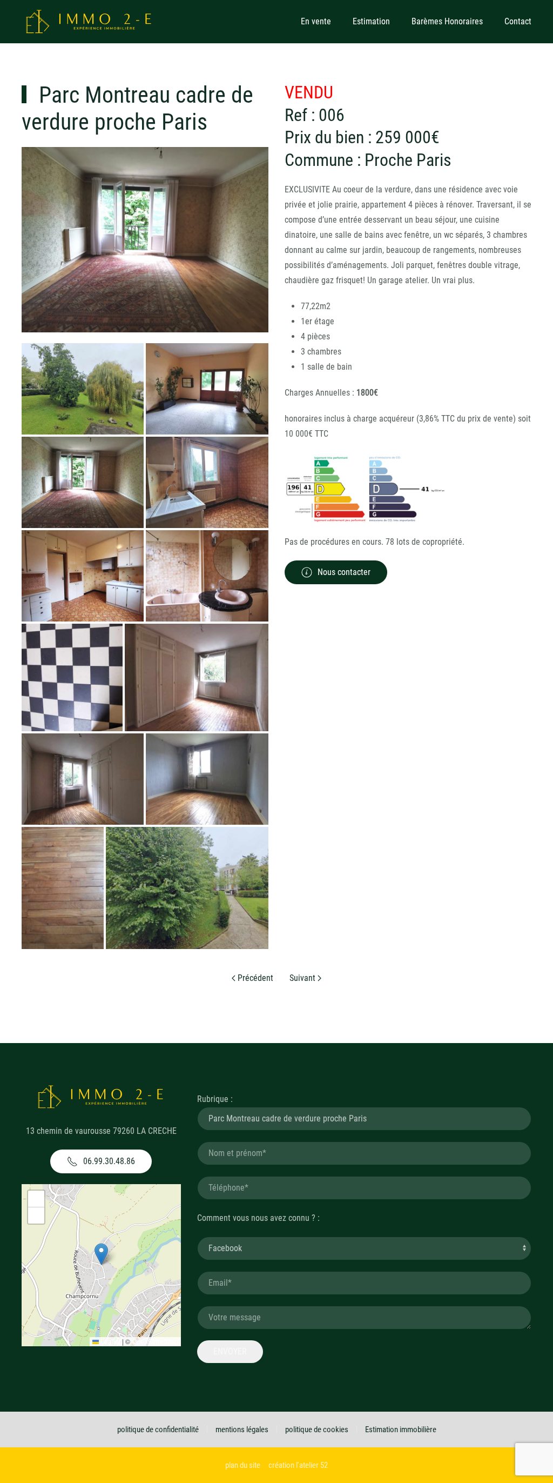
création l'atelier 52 (298, 1465)
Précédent (254, 978)
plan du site (242, 1465)
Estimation (371, 21)
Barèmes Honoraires (447, 21)
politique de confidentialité (158, 1429)
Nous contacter (344, 572)
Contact (517, 21)
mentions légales (241, 1429)
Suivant (303, 978)
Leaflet (109, 1341)
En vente (316, 21)
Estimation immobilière (400, 1429)
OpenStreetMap (155, 1341)
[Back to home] (89, 21)
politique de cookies (316, 1429)
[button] (101, 1254)
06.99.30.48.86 (109, 1161)
